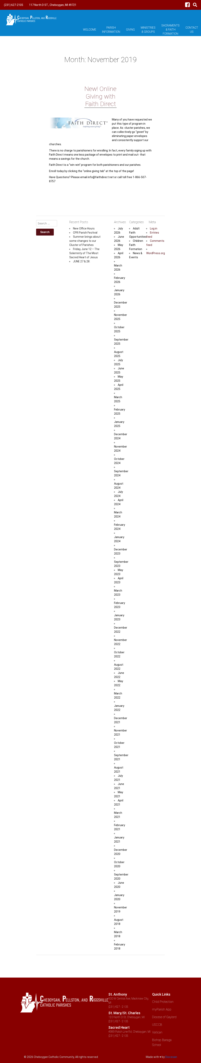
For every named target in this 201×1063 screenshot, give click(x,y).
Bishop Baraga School (162, 1042)
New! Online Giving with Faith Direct (100, 96)
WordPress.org (155, 253)
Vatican (157, 1032)
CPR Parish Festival (85, 232)
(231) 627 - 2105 (118, 1006)
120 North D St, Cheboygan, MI (126, 1017)
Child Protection (163, 1002)
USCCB (157, 1025)
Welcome (89, 29)
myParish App (161, 1009)
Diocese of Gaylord (164, 1017)
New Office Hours (84, 228)
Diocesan (171, 1056)
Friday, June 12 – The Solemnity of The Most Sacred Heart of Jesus (84, 253)
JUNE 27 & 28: (81, 261)
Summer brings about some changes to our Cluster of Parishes (84, 240)
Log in (153, 228)
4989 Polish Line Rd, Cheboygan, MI (129, 1031)
